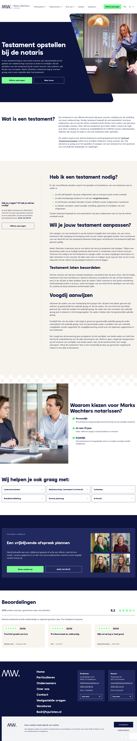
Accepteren (123, 725)
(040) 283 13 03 (117, 687)
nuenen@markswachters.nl (121, 683)
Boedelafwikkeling (12, 498)
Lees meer (85, 696)
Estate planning (56, 498)
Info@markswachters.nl (89, 683)
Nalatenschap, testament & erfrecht (66, 489)
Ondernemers (54, 7)
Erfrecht (98, 498)
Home (41, 671)
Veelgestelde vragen (51, 700)
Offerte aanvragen (112, 7)
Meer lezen (49, 80)
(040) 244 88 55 (63, 569)
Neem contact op (25, 569)
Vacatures (92, 7)
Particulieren (39, 7)
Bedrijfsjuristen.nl (49, 711)
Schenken (98, 489)
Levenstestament (12, 489)
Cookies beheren (123, 730)
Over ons (69, 7)
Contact (81, 7)
